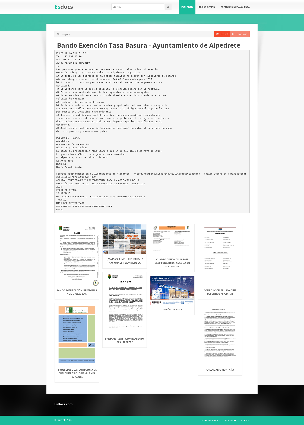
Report (223, 34)
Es (63, 6)
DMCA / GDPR (230, 420)
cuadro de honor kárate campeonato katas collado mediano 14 (172, 263)
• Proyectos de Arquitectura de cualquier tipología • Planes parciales (77, 373)
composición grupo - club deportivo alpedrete (220, 292)
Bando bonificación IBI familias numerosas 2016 (76, 292)
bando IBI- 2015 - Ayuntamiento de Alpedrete (124, 340)
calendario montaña (220, 369)
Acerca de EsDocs (210, 420)
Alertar (245, 420)
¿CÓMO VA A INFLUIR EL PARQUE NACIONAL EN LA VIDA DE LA (124, 261)
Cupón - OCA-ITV (172, 309)
